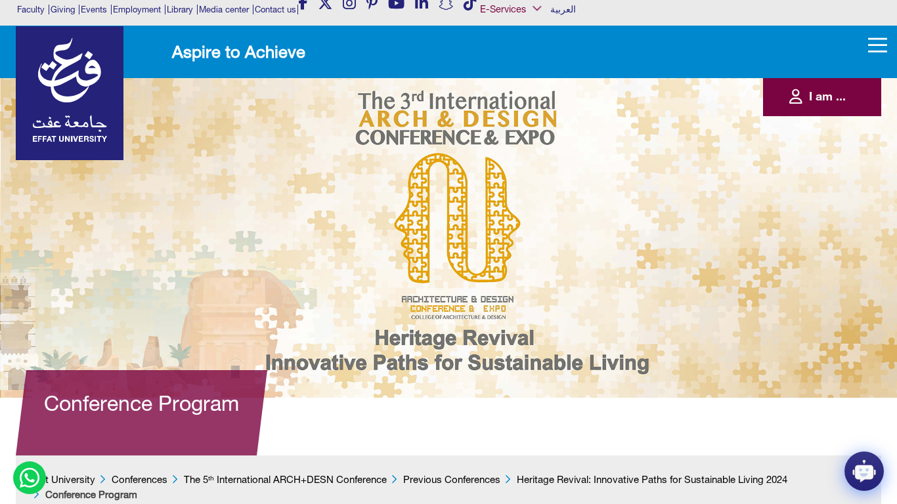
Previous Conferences (451, 479)
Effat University (62, 479)
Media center (224, 9)
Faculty (31, 9)
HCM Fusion (512, 114)
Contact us (275, 9)
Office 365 (509, 141)
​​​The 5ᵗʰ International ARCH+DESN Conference (285, 479)
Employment (137, 9)
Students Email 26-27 (526, 195)
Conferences (139, 479)
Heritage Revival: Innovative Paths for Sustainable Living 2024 (652, 479)
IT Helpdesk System (524, 128)
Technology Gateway (526, 221)
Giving (63, 9)
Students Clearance (524, 181)
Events (94, 9)
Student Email (514, 208)
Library (180, 9)
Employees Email (519, 87)
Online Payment (517, 154)
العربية (563, 9)
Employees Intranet (522, 101)
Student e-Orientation (526, 168)
